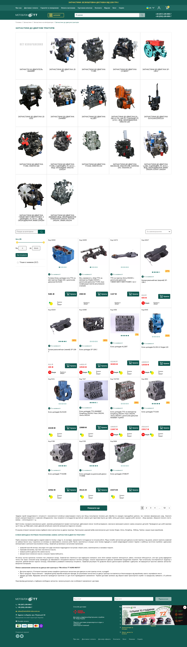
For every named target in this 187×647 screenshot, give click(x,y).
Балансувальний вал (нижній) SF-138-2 (62, 350)
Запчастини (27, 22)
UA (150, 8)
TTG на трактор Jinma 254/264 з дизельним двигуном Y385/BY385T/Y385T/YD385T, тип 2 (123, 280)
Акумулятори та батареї (127, 628)
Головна (18, 22)
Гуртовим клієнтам (85, 8)
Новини (132, 639)
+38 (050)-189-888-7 (163, 16)
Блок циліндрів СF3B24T (119, 474)
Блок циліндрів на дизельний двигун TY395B (92, 475)
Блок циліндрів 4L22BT (118, 347)
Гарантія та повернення (50, 8)
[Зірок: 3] (62, 267)
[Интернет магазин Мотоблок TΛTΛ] (26, 15)
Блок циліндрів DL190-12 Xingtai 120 (155, 347)
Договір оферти (104, 639)
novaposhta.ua (91, 618)
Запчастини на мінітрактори (43, 22)
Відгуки (107, 8)
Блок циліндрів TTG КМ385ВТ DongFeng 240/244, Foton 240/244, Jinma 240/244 (91, 413)
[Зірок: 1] (59, 267)
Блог (114, 8)
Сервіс (121, 8)
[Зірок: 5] (66, 267)
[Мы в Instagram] (18, 636)
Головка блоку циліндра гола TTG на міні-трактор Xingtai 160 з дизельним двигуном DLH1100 (62, 280)
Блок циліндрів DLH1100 (57, 412)
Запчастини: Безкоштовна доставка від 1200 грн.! (94, 2)
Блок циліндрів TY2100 (150, 412)
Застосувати (22, 255)
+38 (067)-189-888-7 (163, 14)
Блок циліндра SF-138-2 (88, 349)
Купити (73, 294)
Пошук (41, 232)
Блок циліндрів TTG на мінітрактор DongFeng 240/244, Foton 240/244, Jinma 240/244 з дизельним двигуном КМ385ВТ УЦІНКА (124, 414)
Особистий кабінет (159, 8)
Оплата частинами (68, 8)
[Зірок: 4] (64, 267)
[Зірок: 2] (61, 267)
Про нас (19, 8)
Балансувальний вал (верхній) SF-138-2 (154, 281)
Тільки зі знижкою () (29, 262)
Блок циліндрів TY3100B (57, 474)
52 (165, 508)
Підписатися (163, 599)
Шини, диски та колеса (127, 633)
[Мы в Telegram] (22, 636)
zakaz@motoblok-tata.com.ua (29, 611)
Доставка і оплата (31, 8)
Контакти (98, 8)
